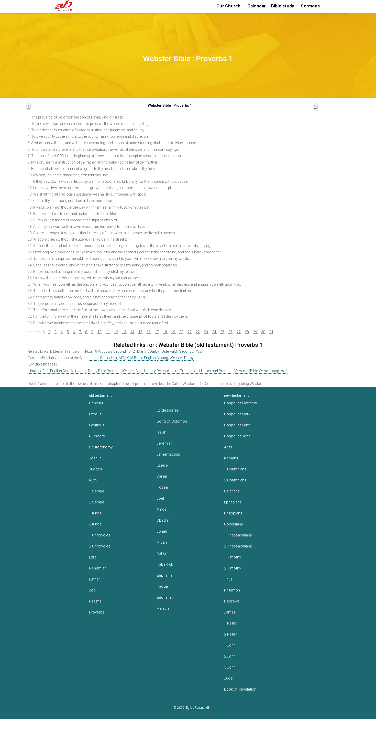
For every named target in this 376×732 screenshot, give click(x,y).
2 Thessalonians (238, 546)
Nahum (163, 553)
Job (92, 590)
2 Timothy (232, 568)
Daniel (162, 476)
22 (198, 332)
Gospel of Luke (237, 425)
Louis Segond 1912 (119, 351)
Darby (154, 351)
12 (116, 332)
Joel (160, 498)
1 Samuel (97, 491)
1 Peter (230, 623)
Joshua (95, 458)
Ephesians (233, 502)
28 (247, 332)
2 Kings (95, 524)
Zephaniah (165, 575)
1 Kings (95, 513)
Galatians (232, 491)
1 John (230, 645)
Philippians (233, 513)
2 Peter (230, 634)
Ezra (92, 557)
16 (149, 332)
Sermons (310, 5)
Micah (162, 542)
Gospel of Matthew (240, 403)
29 (255, 332)
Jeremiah (165, 443)
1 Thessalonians (238, 535)
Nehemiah (97, 568)
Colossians (233, 524)
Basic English (145, 358)
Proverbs (97, 612)
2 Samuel (97, 502)
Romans (231, 458)
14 (132, 332)
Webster (176, 358)
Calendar (256, 5)
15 (140, 332)
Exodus (95, 414)
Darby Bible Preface (103, 371)
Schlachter (108, 358)
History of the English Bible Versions (57, 371)
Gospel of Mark (237, 414)
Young (162, 358)
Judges (95, 469)
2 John (230, 656)
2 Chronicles (99, 546)
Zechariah (165, 597)
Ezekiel (163, 465)
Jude (228, 678)
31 (271, 332)
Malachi (163, 608)
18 (165, 332)
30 (263, 332)
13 (124, 332)
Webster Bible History (138, 371)
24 (214, 332)
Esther (94, 579)
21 (189, 332)
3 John (230, 667)
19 (173, 332)
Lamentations (168, 454)
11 (108, 332)
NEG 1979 (93, 351)
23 (206, 332)
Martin (142, 351)
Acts (228, 447)
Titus (228, 579)
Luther (93, 358)
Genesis (96, 403)
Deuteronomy (101, 447)
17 (157, 332)
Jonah (162, 531)
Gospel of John (237, 436)
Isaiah (161, 432)
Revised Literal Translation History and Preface (194, 371)
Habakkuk (165, 564)
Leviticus (96, 425)
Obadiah (164, 520)
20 (181, 332)
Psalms (95, 601)
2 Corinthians (235, 480)
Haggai (163, 586)
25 (222, 332)
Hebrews (232, 601)
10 (99, 332)
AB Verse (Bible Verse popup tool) (260, 371)
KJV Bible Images (41, 364)
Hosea (162, 487)
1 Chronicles (99, 535)
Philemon (232, 590)
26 (230, 332)
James (230, 612)
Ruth (93, 480)
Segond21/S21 (191, 351)
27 (239, 332)
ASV (122, 358)
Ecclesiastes (168, 410)
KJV (129, 358)
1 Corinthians (235, 469)
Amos (162, 509)
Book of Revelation (240, 689)
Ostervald (169, 351)
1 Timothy (232, 557)
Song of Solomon (172, 421)
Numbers (97, 436)
